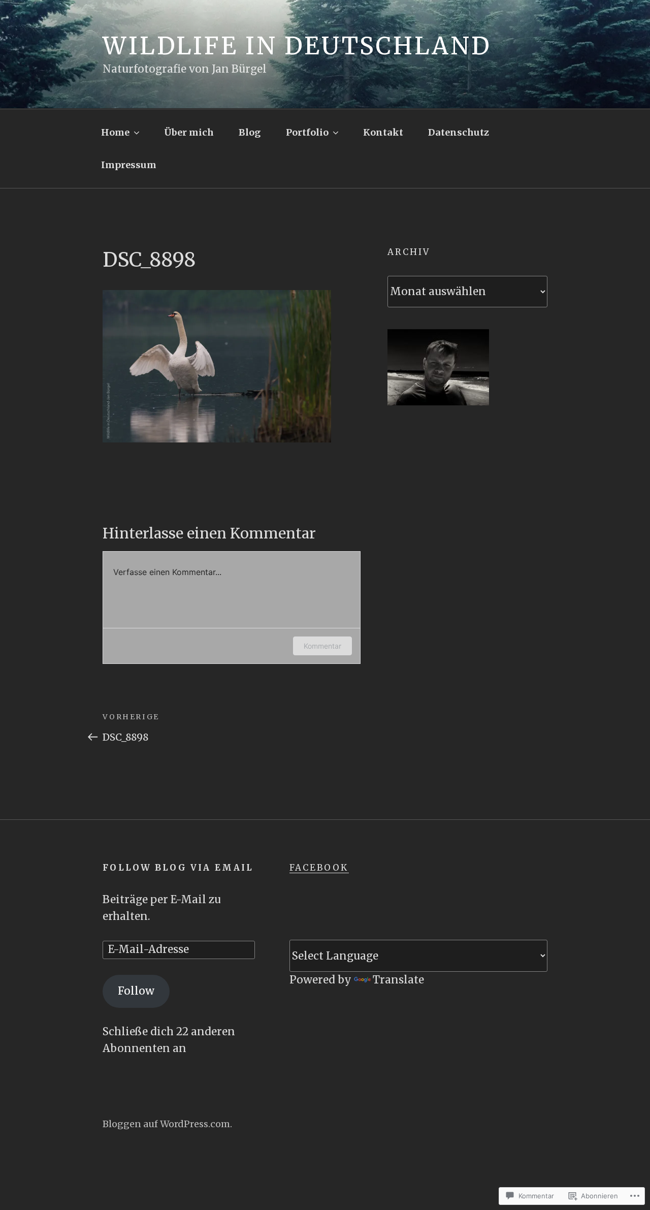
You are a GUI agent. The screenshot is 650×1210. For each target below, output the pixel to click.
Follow (136, 991)
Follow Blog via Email (178, 867)
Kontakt (383, 132)
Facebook (319, 867)
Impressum (128, 165)
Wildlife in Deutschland (297, 46)
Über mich (189, 132)
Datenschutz (458, 132)
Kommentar (322, 646)
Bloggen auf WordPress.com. (167, 1124)
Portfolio (307, 132)
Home (115, 132)
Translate (398, 979)
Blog (250, 132)
